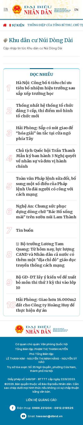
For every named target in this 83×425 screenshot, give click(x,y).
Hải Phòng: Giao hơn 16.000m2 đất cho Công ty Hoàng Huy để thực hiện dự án (46, 305)
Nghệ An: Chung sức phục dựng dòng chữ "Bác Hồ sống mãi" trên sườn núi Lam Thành (46, 211)
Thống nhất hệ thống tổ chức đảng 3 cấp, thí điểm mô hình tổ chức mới (44, 110)
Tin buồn (24, 230)
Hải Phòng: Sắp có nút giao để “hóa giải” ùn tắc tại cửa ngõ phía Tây (44, 133)
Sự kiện (18, 25)
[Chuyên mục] (5, 9)
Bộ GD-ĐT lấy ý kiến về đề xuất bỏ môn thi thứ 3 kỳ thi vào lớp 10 (46, 282)
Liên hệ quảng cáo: (41, 400)
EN (76, 9)
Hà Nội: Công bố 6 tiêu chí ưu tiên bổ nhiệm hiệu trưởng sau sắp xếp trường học (45, 88)
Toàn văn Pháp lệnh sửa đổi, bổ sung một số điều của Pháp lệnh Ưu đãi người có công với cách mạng (46, 186)
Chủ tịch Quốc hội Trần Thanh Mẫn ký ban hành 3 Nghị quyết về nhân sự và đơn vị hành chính (46, 158)
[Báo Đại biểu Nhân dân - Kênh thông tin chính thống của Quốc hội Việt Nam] (41, 9)
